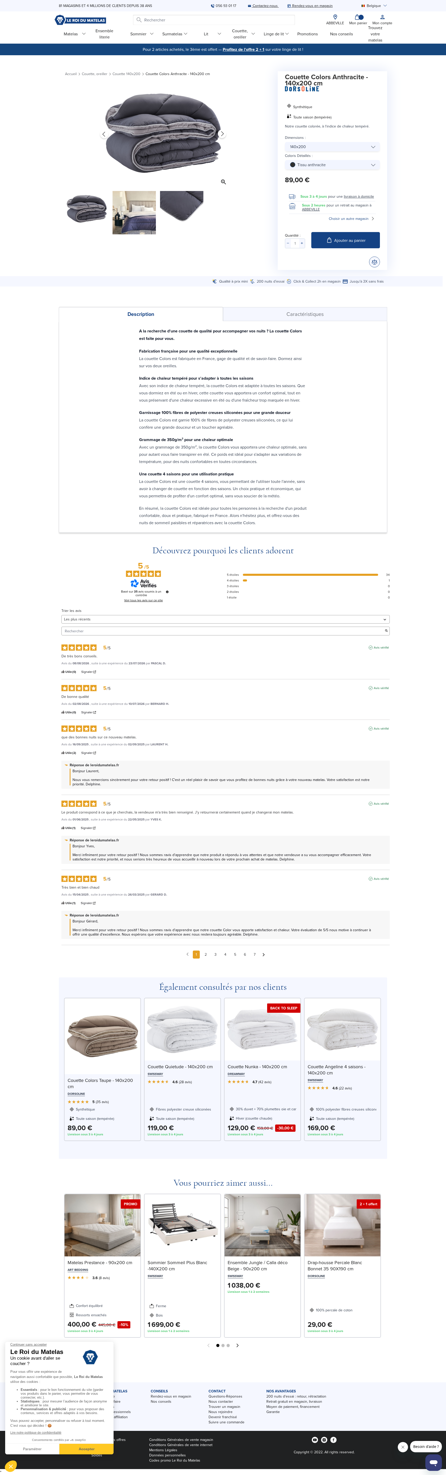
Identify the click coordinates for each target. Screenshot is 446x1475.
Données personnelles (167, 1455)
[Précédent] (104, 134)
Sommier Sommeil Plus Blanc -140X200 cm (177, 1265)
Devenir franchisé (223, 1417)
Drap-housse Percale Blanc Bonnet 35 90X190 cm (335, 1265)
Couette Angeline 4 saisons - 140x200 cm (336, 1069)
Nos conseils (341, 34)
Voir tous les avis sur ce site (143, 600)
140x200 (298, 146)
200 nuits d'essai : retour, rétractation (296, 1396)
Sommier (138, 34)
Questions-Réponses (225, 1396)
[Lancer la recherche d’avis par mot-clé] (386, 631)
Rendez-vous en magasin (171, 1396)
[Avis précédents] (187, 954)
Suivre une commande (226, 1422)
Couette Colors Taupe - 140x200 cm (100, 1083)
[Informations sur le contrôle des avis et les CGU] (167, 592)
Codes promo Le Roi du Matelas (174, 1460)
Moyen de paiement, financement (293, 1406)
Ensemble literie (104, 33)
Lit (206, 34)
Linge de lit (274, 34)
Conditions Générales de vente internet (180, 1444)
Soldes (96, 1455)
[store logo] (80, 20)
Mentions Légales (163, 1450)
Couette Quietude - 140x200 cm (180, 1066)
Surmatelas (172, 34)
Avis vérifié (381, 647)
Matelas (71, 34)
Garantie (273, 1411)
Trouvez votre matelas (375, 33)
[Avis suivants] (263, 955)
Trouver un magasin (224, 1406)
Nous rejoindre (221, 1411)
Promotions (307, 34)
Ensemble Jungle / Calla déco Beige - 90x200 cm (258, 1265)
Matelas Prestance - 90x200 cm (100, 1262)
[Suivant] (222, 134)
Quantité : (292, 235)
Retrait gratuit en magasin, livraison (294, 1401)
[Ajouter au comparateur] (374, 262)
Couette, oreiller (240, 33)
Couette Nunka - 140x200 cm (257, 1066)
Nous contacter (221, 1401)
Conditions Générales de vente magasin (181, 1439)
